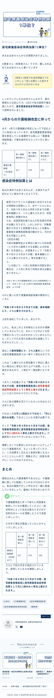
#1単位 (7, 601)
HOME (4, 686)
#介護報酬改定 (20, 601)
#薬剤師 (34, 607)
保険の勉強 (33, 42)
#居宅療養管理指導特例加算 (15, 607)
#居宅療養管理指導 (38, 601)
